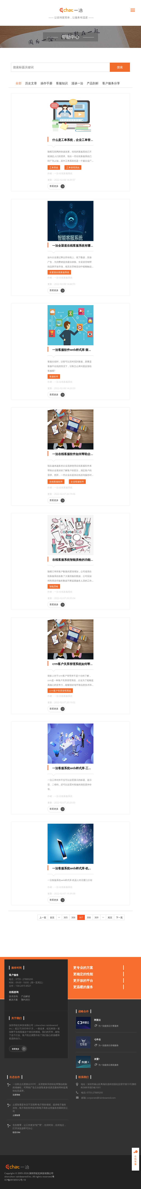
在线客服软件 (56, 481)
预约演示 (25, 999)
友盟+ (97, 1058)
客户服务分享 (111, 83)
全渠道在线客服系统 (59, 272)
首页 (52, 917)
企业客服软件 (77, 481)
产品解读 (25, 996)
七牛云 (97, 1039)
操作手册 (46, 83)
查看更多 (54, 186)
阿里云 (97, 1019)
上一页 (42, 917)
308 (89, 917)
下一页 (119, 917)
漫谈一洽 (77, 83)
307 (81, 917)
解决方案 (13, 999)
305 (66, 917)
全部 (18, 83)
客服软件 (53, 376)
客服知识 (62, 83)
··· (59, 917)
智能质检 (53, 586)
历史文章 (31, 83)
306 (73, 917)
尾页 (110, 917)
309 (96, 917)
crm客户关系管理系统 (60, 690)
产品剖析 (93, 83)
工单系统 (53, 167)
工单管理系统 (72, 167)
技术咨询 (13, 996)
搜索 (120, 67)
